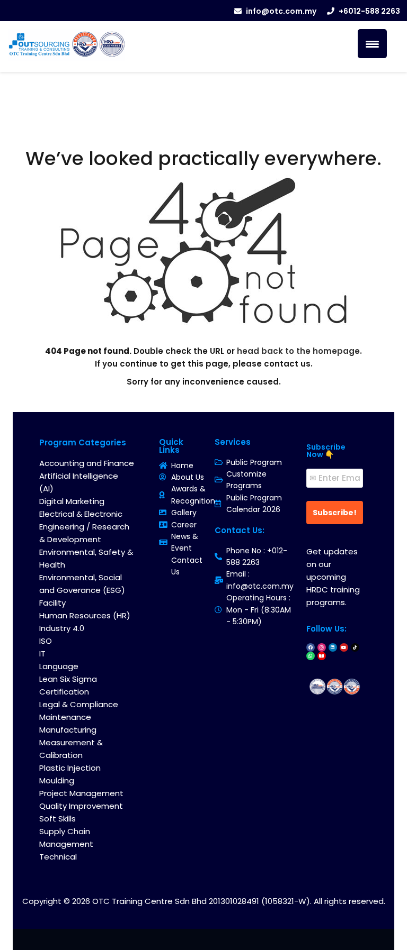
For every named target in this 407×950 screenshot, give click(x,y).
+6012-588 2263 (369, 11)
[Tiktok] (355, 647)
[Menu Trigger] (372, 43)
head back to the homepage (298, 351)
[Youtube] (344, 647)
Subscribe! (335, 512)
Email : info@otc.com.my (260, 580)
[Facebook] (310, 647)
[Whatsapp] (310, 656)
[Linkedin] (333, 647)
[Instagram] (321, 647)
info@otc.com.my (281, 11)
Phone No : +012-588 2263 (256, 556)
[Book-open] (321, 656)
